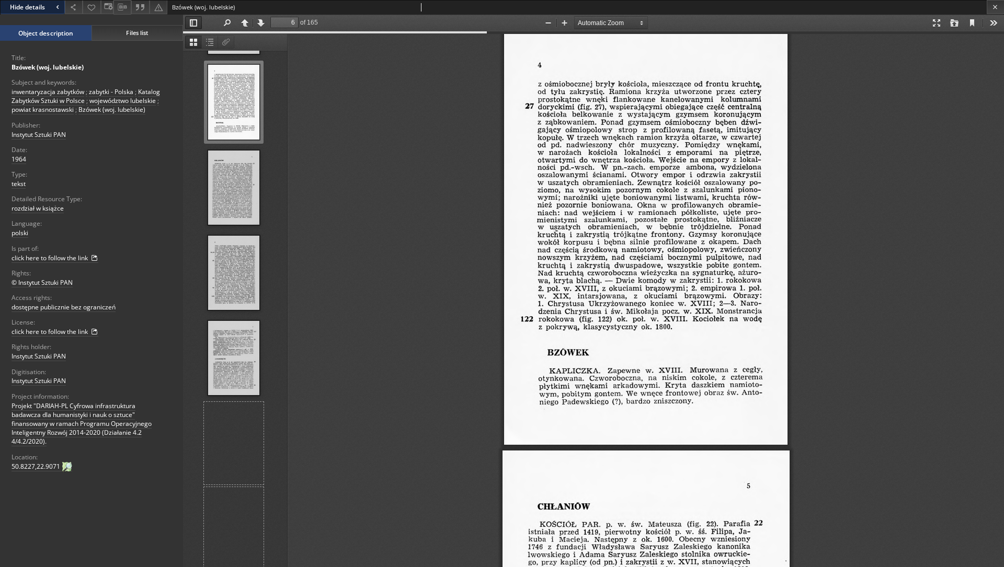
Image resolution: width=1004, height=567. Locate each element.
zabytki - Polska (111, 91)
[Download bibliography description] (122, 7)
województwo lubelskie (122, 100)
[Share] (74, 7)
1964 (19, 159)
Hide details (27, 7)
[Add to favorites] (91, 7)
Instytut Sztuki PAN (39, 134)
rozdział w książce (38, 208)
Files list (137, 33)
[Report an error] (158, 7)
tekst (19, 183)
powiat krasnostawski (43, 109)
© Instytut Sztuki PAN (42, 282)
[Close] (995, 7)
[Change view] (107, 7)
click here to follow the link (50, 257)
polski (20, 232)
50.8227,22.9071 (37, 466)
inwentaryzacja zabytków (48, 91)
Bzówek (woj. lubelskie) (48, 67)
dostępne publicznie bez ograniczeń (64, 307)
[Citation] (140, 7)
